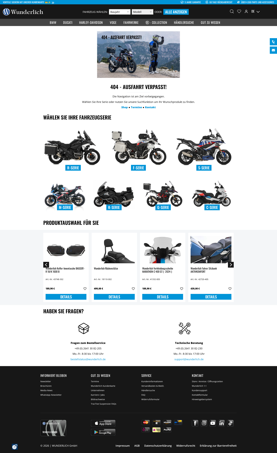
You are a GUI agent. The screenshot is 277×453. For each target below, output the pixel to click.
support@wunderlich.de (189, 359)
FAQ (143, 394)
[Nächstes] (231, 264)
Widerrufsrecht (185, 445)
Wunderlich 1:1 (199, 386)
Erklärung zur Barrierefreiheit (218, 445)
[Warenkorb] (272, 11)
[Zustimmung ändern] (15, 447)
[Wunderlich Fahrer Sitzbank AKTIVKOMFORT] (211, 249)
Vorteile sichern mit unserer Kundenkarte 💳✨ (27, 2)
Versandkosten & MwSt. (152, 386)
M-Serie (65, 207)
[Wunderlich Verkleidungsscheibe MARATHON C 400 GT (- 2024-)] (162, 249)
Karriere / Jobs (98, 394)
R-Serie (73, 168)
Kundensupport (199, 390)
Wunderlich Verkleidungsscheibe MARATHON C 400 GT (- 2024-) (157, 270)
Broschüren (46, 386)
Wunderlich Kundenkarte (103, 386)
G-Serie (163, 207)
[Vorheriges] (46, 264)
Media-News (46, 390)
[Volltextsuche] (231, 11)
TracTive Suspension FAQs (103, 403)
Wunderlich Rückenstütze (106, 268)
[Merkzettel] (239, 11)
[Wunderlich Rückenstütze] (114, 249)
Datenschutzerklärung (158, 445)
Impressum (123, 445)
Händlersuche (148, 390)
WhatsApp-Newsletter (51, 394)
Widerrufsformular (150, 399)
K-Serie (114, 207)
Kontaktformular (200, 394)
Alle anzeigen (176, 12)
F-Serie (138, 168)
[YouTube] (212, 423)
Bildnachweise (98, 399)
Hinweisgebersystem (202, 399)
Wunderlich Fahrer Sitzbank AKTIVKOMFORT (204, 270)
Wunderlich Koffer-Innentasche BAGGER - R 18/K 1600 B (65, 270)
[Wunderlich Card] (53, 428)
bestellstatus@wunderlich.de (88, 359)
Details (66, 297)
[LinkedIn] (221, 423)
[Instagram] (204, 423)
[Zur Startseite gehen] (23, 11)
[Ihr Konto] (246, 11)
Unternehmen (97, 390)
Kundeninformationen (152, 381)
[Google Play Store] (103, 432)
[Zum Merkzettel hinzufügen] (85, 288)
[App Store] (103, 423)
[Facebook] (195, 423)
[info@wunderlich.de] (273, 50)
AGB (137, 445)
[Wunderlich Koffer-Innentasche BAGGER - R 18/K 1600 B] (66, 249)
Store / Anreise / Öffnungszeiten (207, 381)
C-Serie (212, 207)
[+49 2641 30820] (273, 41)
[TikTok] (230, 423)
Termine (95, 381)
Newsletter (45, 381)
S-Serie (204, 168)
